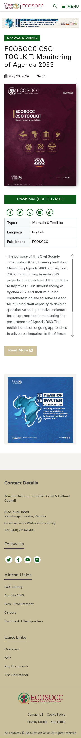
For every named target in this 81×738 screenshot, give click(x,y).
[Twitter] (8, 558)
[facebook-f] (18, 558)
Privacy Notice (37, 722)
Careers (10, 613)
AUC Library (13, 587)
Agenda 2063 (14, 595)
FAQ (7, 658)
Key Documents (16, 666)
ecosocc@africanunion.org (34, 523)
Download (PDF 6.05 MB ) (40, 199)
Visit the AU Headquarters (23, 621)
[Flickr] (37, 558)
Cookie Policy (56, 715)
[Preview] (40, 135)
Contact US (35, 715)
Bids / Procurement (19, 604)
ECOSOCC (33, 6)
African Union (41, 733)
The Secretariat (16, 675)
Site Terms (58, 722)
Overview (11, 649)
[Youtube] (27, 558)
